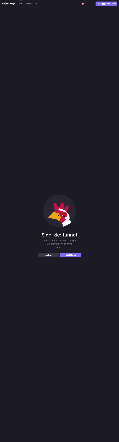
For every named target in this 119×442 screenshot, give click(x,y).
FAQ (36, 4)
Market (28, 4)
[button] (59, 210)
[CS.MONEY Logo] (8, 4)
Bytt (20, 4)
